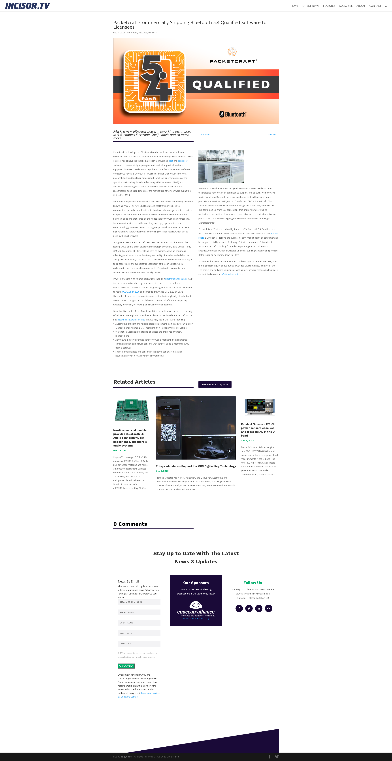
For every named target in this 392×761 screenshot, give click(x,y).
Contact (375, 6)
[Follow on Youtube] (268, 608)
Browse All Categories (215, 384)
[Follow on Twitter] (249, 608)
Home (294, 6)
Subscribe (345, 6)
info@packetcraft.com (232, 274)
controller (182, 160)
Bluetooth (132, 32)
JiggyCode (126, 756)
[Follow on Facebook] (239, 608)
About (360, 6)
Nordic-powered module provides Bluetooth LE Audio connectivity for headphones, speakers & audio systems (130, 437)
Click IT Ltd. (173, 756)
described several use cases (131, 319)
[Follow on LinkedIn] (258, 608)
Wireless (152, 32)
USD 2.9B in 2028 (130, 291)
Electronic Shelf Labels (176, 278)
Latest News (310, 6)
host (171, 160)
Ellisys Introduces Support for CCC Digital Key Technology (196, 466)
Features (329, 6)
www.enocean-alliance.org (196, 618)
